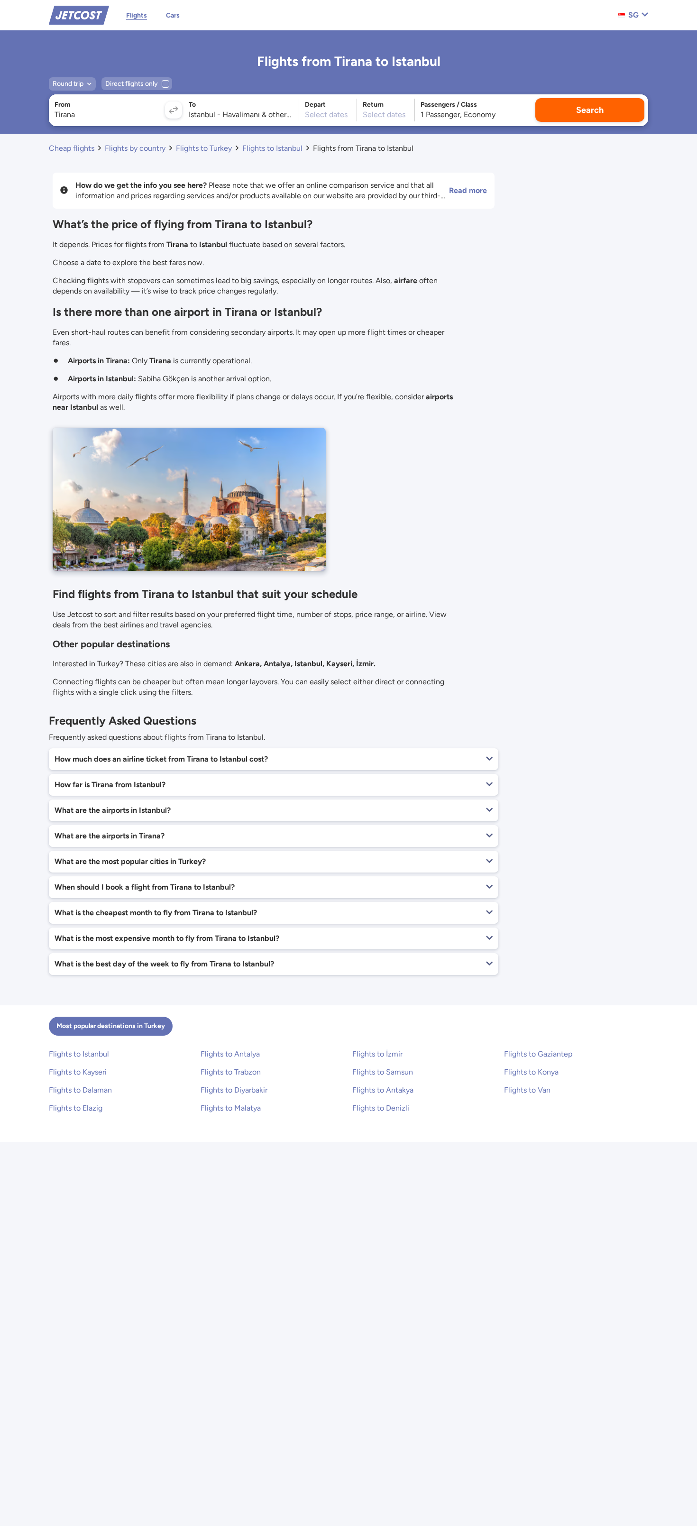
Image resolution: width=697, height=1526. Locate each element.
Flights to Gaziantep (538, 1053)
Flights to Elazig (75, 1107)
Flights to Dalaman (80, 1089)
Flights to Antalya (230, 1053)
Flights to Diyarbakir (234, 1089)
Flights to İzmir (377, 1053)
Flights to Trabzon (231, 1071)
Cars (173, 15)
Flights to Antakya (382, 1089)
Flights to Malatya (231, 1107)
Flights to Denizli (380, 1107)
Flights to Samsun (382, 1071)
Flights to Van (527, 1089)
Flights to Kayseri (78, 1071)
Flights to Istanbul (79, 1053)
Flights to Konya (531, 1071)
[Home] (79, 14)
